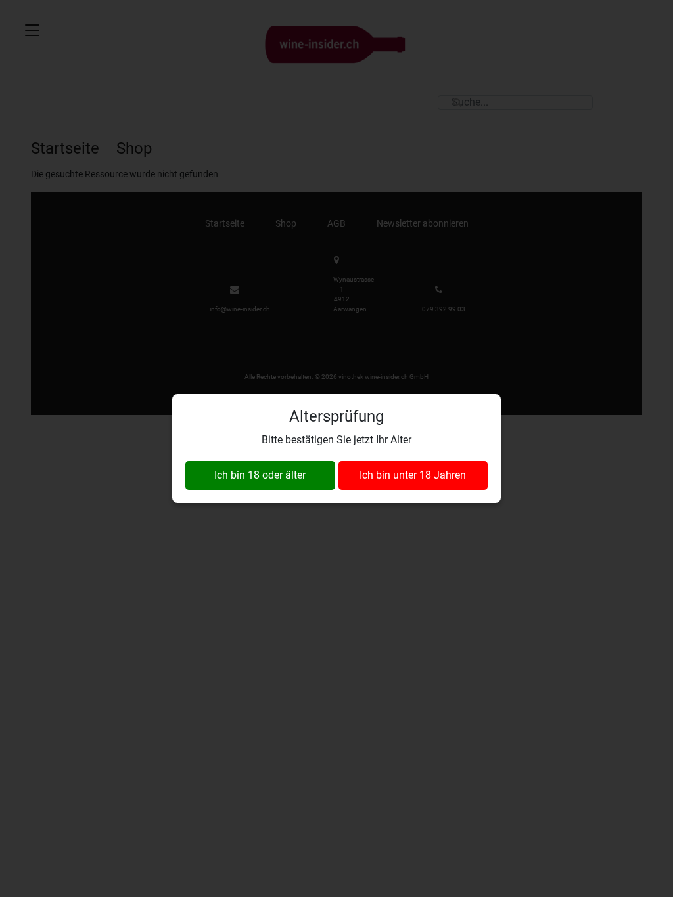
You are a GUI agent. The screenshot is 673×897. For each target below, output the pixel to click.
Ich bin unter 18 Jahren (413, 475)
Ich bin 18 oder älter (260, 475)
